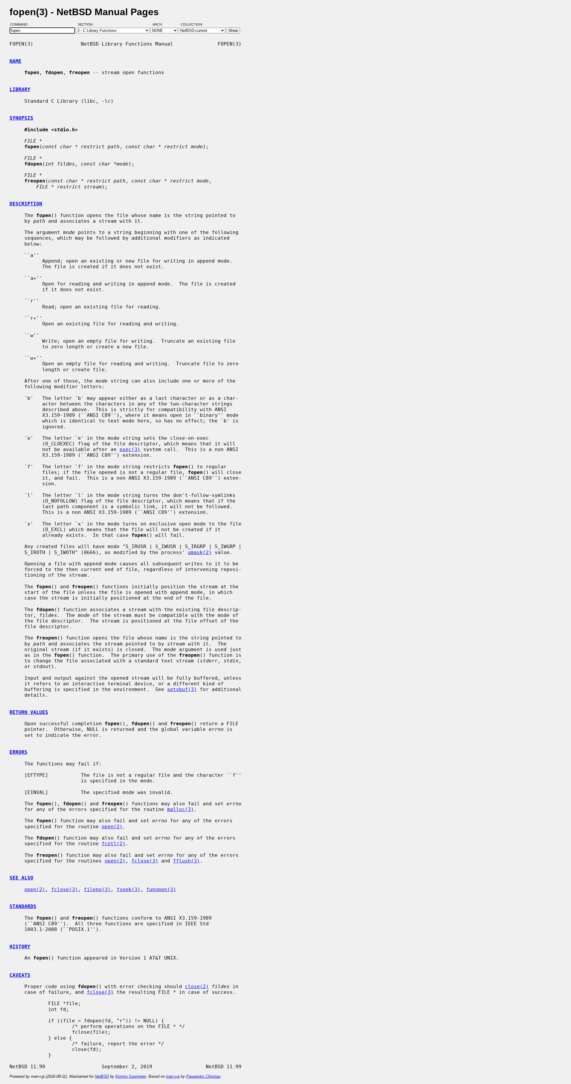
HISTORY (20, 946)
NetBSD (102, 1076)
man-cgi (173, 1076)
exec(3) (130, 449)
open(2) (112, 826)
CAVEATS (20, 975)
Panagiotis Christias (203, 1076)
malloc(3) (180, 809)
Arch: (160, 24)
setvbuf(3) (182, 689)
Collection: (192, 24)
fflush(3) (186, 861)
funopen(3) (161, 889)
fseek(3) (128, 889)
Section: (87, 24)
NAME (15, 61)
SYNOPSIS (21, 118)
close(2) (197, 986)
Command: (21, 24)
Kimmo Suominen (130, 1076)
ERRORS (18, 752)
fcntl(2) (114, 843)
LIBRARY (20, 89)
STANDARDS (23, 906)
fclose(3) (144, 861)
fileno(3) (97, 889)
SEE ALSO (21, 878)
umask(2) (200, 552)
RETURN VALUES (29, 712)
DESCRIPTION (26, 204)
